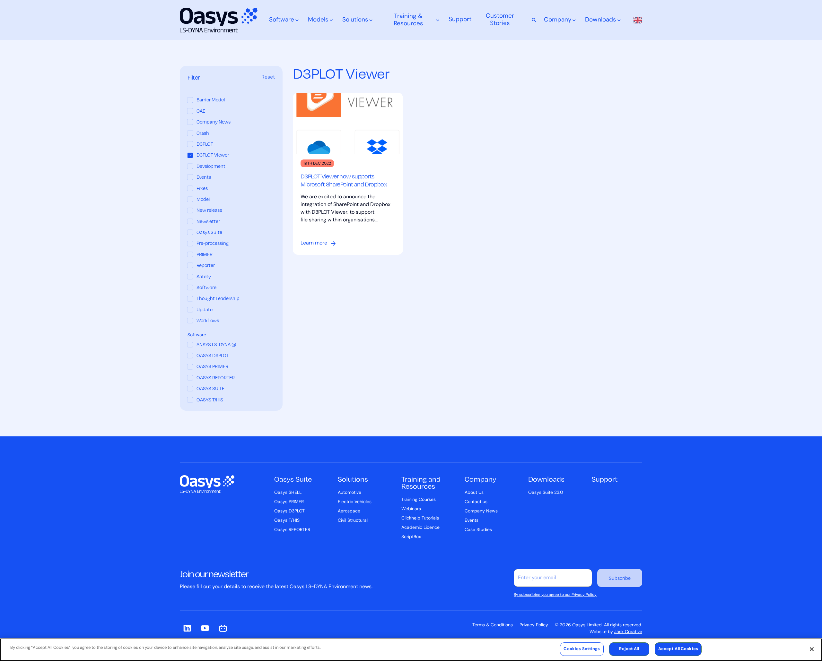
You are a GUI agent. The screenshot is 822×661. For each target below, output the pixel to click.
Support (460, 20)
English (636, 20)
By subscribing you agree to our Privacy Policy (555, 595)
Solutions (355, 20)
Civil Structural (353, 520)
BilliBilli (223, 628)
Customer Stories (500, 20)
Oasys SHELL (288, 492)
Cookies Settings (582, 649)
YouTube (205, 628)
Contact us (476, 502)
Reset (268, 77)
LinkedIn (187, 628)
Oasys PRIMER (289, 502)
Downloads (600, 20)
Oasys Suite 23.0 (545, 492)
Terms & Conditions (492, 625)
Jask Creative (628, 632)
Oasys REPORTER (292, 530)
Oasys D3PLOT (289, 511)
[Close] (812, 649)
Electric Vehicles (355, 502)
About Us (474, 492)
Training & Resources (408, 20)
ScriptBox (411, 537)
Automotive (349, 492)
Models (318, 20)
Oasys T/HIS (287, 520)
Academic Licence (420, 527)
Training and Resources (421, 482)
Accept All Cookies (678, 649)
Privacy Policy (534, 625)
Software (281, 20)
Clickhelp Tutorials (420, 518)
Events (471, 520)
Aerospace (349, 511)
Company (558, 20)
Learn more (314, 243)
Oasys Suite (293, 478)
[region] (411, 649)
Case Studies (478, 530)
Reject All (629, 649)
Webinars (411, 509)
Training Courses (418, 499)
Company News (481, 511)
